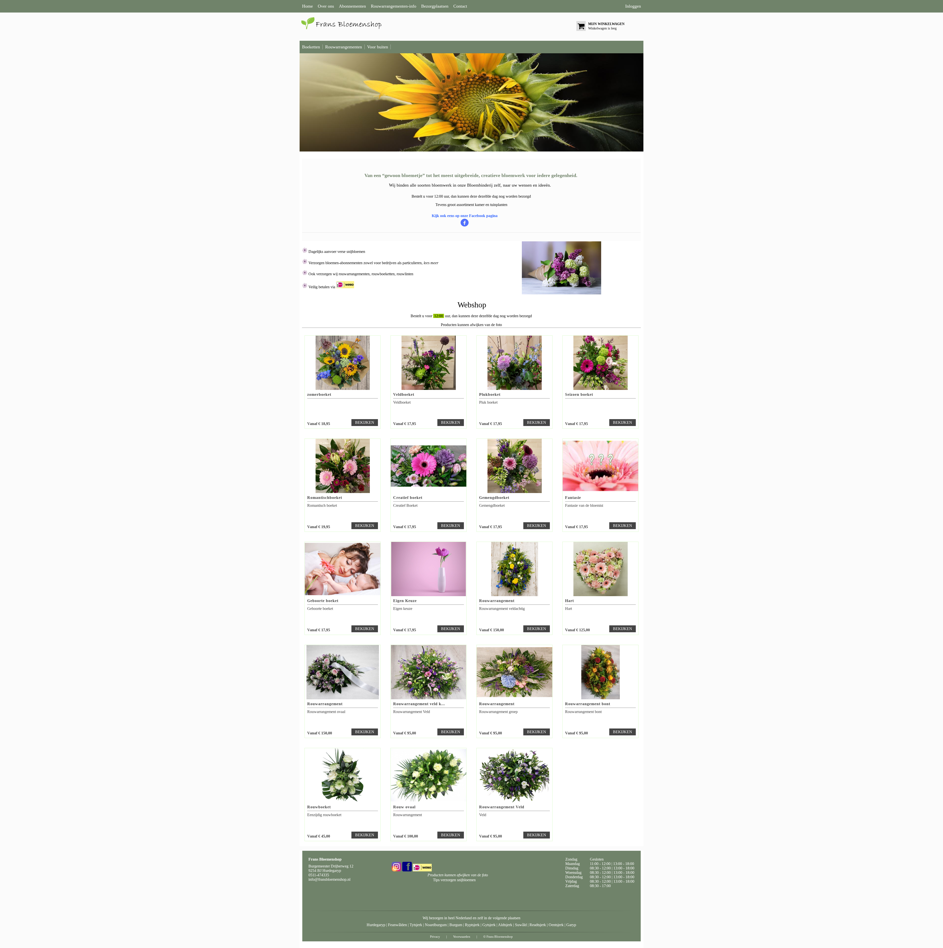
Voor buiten (377, 46)
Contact (460, 6)
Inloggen (633, 6)
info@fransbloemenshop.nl (329, 879)
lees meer (430, 263)
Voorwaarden (461, 936)
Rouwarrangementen (343, 46)
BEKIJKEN (364, 422)
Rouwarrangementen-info (393, 6)
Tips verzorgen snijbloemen (454, 880)
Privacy (435, 936)
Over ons (326, 6)
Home (307, 6)
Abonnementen (352, 6)
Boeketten (311, 46)
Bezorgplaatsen (434, 6)
